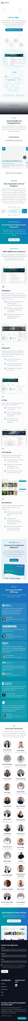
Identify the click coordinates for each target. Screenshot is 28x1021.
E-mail (2, 959)
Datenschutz (4, 989)
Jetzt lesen (14, 560)
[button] (25, 157)
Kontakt (3, 983)
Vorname (3, 947)
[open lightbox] (14, 211)
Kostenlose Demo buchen (14, 29)
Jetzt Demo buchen (14, 921)
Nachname (3, 953)
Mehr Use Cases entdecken (14, 173)
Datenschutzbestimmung (16, 966)
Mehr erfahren (14, 239)
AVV (2, 995)
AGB (2, 992)
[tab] (14, 137)
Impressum (4, 986)
